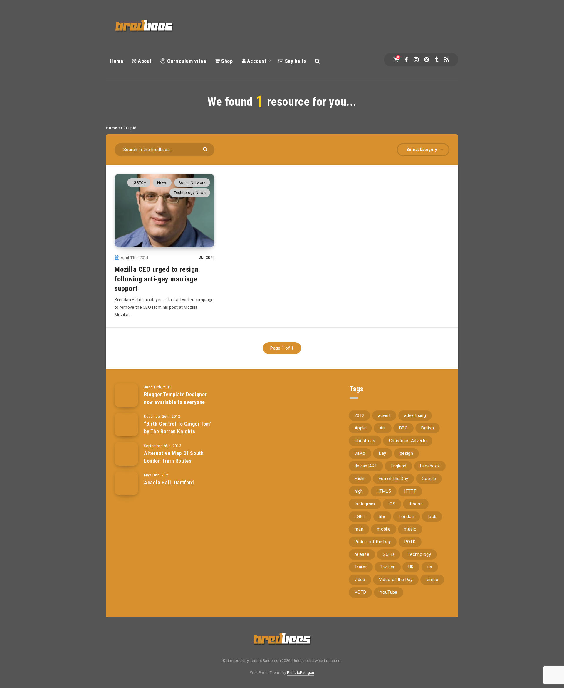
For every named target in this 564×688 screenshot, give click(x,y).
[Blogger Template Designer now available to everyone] (126, 395)
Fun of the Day (393, 478)
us (429, 567)
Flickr (360, 478)
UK (411, 567)
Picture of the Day (373, 541)
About (144, 61)
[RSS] (446, 59)
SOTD (388, 554)
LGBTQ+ (139, 182)
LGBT (360, 516)
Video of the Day (396, 579)
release (362, 554)
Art (383, 428)
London (406, 516)
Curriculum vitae (186, 61)
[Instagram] (416, 59)
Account (256, 61)
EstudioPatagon (300, 673)
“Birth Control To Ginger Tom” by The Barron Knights (178, 427)
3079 (209, 257)
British (427, 428)
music (410, 529)
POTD (410, 541)
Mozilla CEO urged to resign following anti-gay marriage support (156, 279)
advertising (415, 415)
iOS (392, 503)
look (432, 516)
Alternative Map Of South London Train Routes (174, 457)
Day (382, 453)
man (359, 529)
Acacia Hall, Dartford (169, 482)
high (359, 491)
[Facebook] (406, 59)
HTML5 (384, 491)
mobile (383, 529)
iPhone (416, 503)
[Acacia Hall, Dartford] (126, 483)
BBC (403, 428)
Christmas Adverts (408, 440)
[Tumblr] (436, 59)
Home (116, 61)
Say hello (294, 61)
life (382, 516)
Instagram (365, 503)
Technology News (190, 192)
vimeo (432, 579)
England (398, 466)
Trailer (361, 567)
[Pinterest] (426, 59)
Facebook (430, 466)
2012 (359, 415)
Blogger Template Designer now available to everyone (175, 398)
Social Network (192, 182)
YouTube (388, 592)
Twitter (387, 567)
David (360, 453)
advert (384, 415)
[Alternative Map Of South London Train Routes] (126, 454)
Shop (226, 61)
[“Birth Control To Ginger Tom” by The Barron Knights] (126, 424)
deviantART (366, 466)
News (162, 182)
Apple (360, 428)
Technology (419, 554)
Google (429, 478)
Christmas (365, 440)
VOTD (360, 592)
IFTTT (410, 491)
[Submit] (206, 149)
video (360, 579)
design (406, 453)
